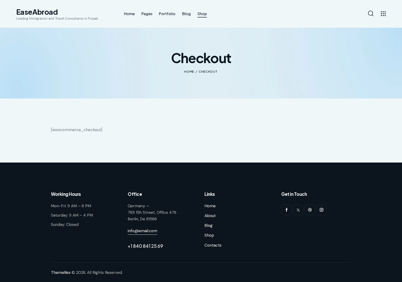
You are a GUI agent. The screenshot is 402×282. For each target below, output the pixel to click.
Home (189, 71)
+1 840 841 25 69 (145, 246)
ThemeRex (60, 272)
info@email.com (142, 230)
